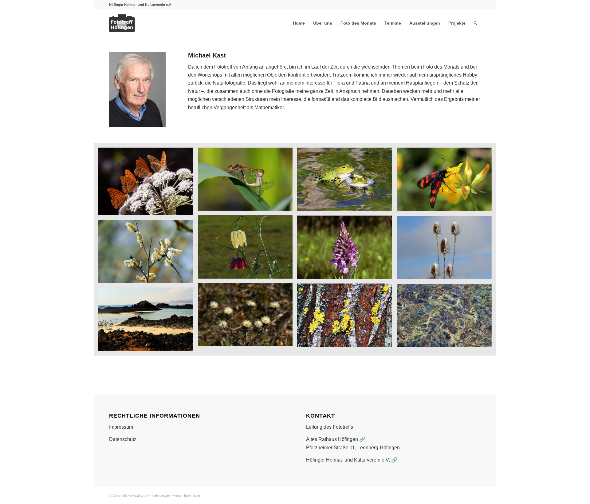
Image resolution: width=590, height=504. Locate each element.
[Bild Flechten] (347, 317)
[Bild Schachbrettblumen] (247, 249)
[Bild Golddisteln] (247, 317)
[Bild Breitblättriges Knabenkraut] (347, 250)
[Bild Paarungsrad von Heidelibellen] (247, 181)
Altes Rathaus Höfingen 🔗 (335, 439)
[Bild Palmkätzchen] (148, 254)
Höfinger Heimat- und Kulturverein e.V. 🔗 (351, 459)
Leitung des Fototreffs (329, 427)
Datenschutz (122, 439)
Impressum (121, 427)
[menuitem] (299, 23)
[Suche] (475, 23)
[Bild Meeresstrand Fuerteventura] (148, 321)
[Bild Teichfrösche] (347, 182)
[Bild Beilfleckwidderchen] (446, 182)
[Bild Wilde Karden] (446, 250)
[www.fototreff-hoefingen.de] (139, 23)
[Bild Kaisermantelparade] (148, 184)
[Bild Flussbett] (446, 318)
